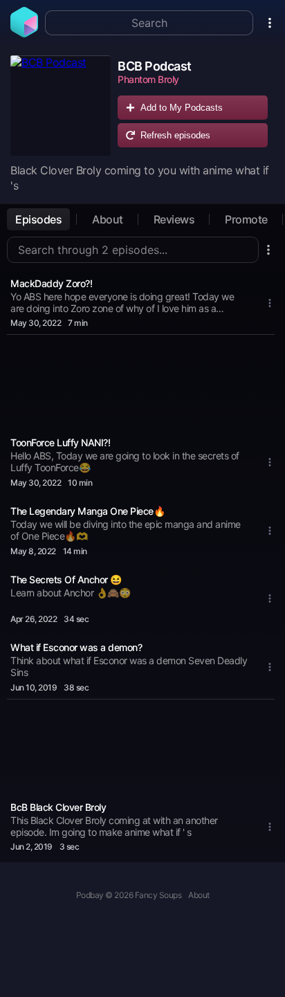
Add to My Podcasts (181, 107)
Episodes (38, 219)
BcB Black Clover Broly (58, 807)
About (107, 219)
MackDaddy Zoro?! (51, 283)
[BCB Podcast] (60, 105)
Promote (246, 219)
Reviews (174, 219)
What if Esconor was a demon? (76, 647)
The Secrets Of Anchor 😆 (66, 579)
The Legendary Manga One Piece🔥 (87, 511)
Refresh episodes (175, 135)
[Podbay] (24, 33)
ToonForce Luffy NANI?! (60, 442)
